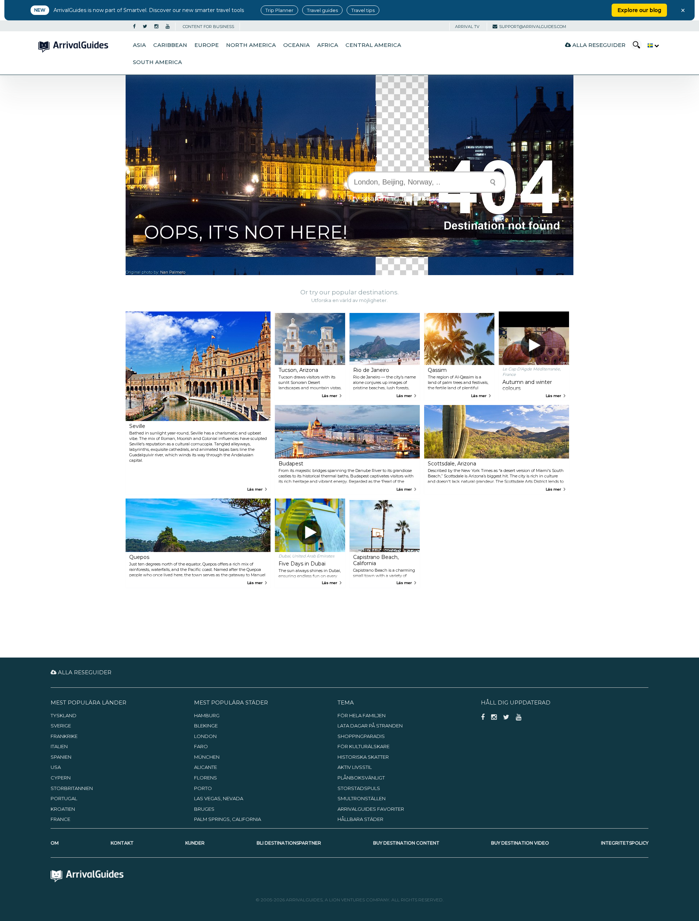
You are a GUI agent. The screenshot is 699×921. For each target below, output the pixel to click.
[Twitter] (145, 26)
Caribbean (170, 45)
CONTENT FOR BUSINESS (208, 26)
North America (251, 45)
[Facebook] (134, 26)
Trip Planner (279, 10)
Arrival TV (467, 26)
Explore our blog (639, 10)
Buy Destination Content (406, 843)
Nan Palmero (172, 272)
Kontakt (122, 843)
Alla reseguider (598, 44)
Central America (373, 45)
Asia (139, 45)
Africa (327, 45)
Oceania (296, 45)
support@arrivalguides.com (532, 26)
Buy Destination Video (520, 843)
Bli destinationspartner (289, 843)
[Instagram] (156, 26)
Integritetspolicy (624, 843)
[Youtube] (168, 26)
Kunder (195, 843)
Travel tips (363, 10)
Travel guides (322, 10)
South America (157, 62)
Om (55, 843)
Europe (206, 45)
